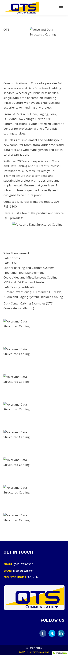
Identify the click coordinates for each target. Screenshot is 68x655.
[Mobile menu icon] (61, 7)
